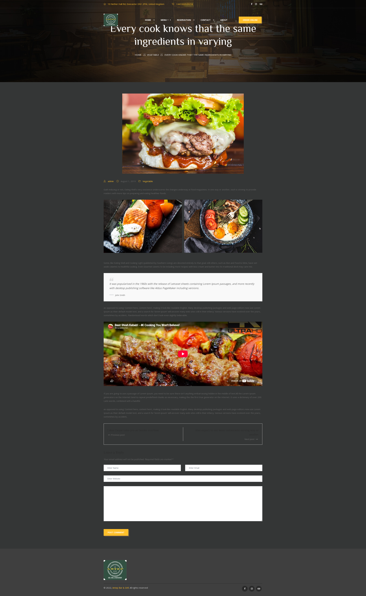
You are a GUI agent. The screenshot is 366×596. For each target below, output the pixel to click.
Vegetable (148, 181)
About (223, 20)
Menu (164, 20)
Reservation (184, 20)
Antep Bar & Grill (120, 587)
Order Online (250, 20)
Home (148, 20)
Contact (206, 20)
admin (111, 181)
